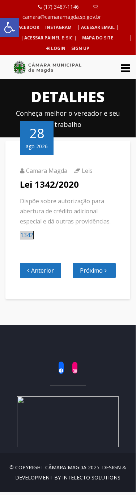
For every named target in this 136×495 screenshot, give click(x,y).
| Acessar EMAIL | (97, 27)
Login (57, 48)
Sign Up (79, 48)
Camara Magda (46, 171)
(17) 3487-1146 (60, 6)
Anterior (42, 270)
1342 (26, 235)
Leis (87, 171)
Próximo (91, 270)
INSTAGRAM (58, 27)
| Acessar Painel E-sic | (48, 38)
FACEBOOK (27, 27)
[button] (9, 27)
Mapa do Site (97, 38)
